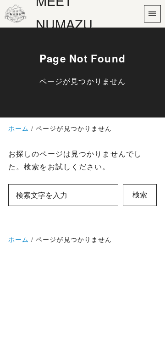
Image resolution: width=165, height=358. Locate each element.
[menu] (152, 13)
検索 (139, 194)
